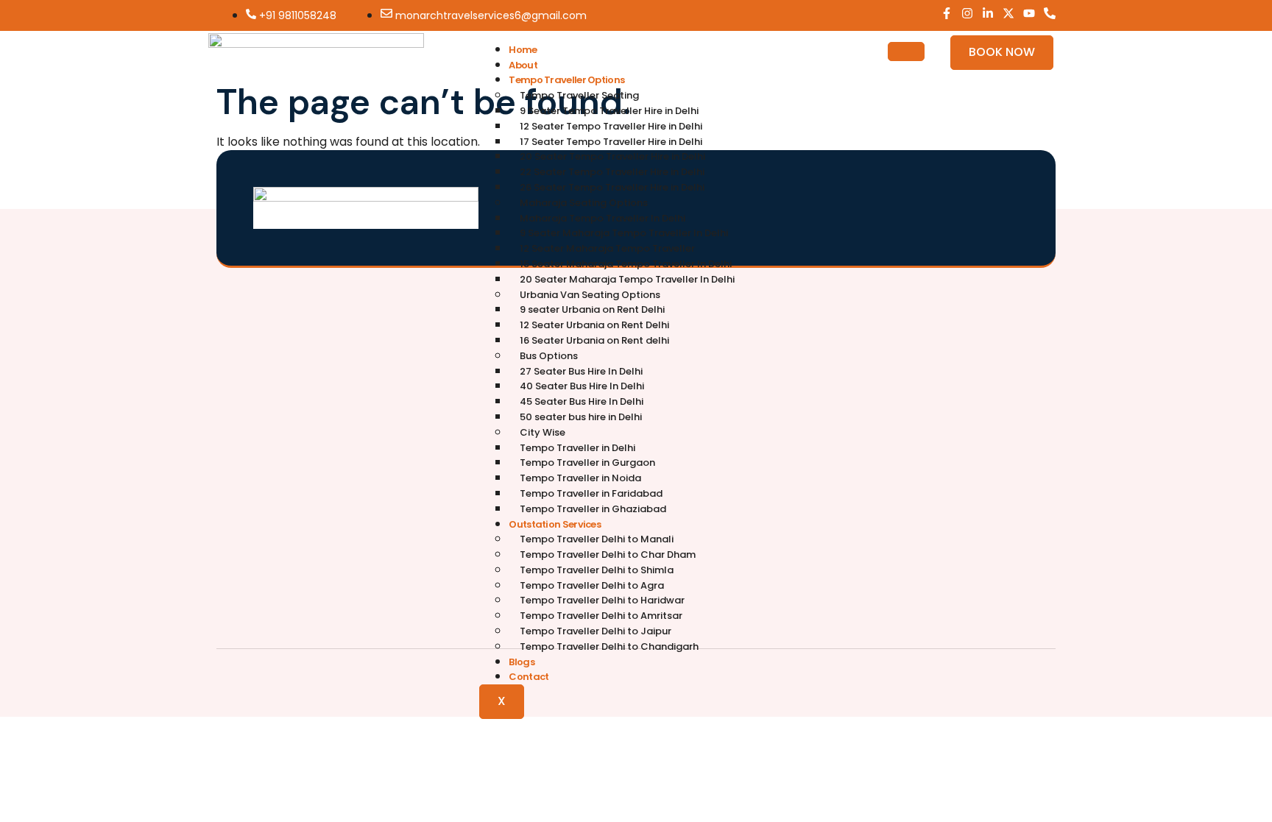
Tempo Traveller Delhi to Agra (592, 585)
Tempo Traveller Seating (579, 95)
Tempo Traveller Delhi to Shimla (597, 570)
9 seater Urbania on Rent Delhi (592, 309)
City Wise (542, 432)
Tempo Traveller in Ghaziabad (593, 509)
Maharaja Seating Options (584, 203)
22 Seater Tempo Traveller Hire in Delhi (612, 172)
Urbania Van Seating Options (590, 295)
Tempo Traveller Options (566, 80)
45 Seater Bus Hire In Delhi (581, 401)
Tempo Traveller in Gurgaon (587, 463)
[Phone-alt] (1050, 13)
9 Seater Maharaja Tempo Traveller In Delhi (624, 233)
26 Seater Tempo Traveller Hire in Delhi (612, 187)
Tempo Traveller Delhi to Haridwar (602, 600)
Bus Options (549, 356)
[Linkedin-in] (988, 13)
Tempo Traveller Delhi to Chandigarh (609, 646)
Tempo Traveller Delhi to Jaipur (595, 631)
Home (523, 50)
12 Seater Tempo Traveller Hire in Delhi (611, 126)
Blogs (521, 662)
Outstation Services (555, 524)
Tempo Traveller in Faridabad (591, 493)
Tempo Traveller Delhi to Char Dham (608, 554)
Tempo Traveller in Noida (580, 478)
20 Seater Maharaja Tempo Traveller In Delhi (627, 279)
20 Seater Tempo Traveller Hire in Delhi (612, 156)
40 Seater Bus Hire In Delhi (582, 386)
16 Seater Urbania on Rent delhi (594, 340)
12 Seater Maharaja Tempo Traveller (607, 248)
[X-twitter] (1008, 13)
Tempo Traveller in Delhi (577, 448)
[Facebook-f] (947, 13)
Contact (528, 677)
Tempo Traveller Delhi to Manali (597, 539)
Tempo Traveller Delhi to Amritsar (601, 616)
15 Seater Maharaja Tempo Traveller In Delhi (626, 264)
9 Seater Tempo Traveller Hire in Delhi (609, 111)
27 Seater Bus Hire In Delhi (581, 371)
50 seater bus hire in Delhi (581, 417)
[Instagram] (967, 13)
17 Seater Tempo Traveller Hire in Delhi (611, 142)
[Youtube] (1029, 13)
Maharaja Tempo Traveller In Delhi (602, 218)
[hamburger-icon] (906, 51)
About (523, 65)
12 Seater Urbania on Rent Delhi (594, 325)
